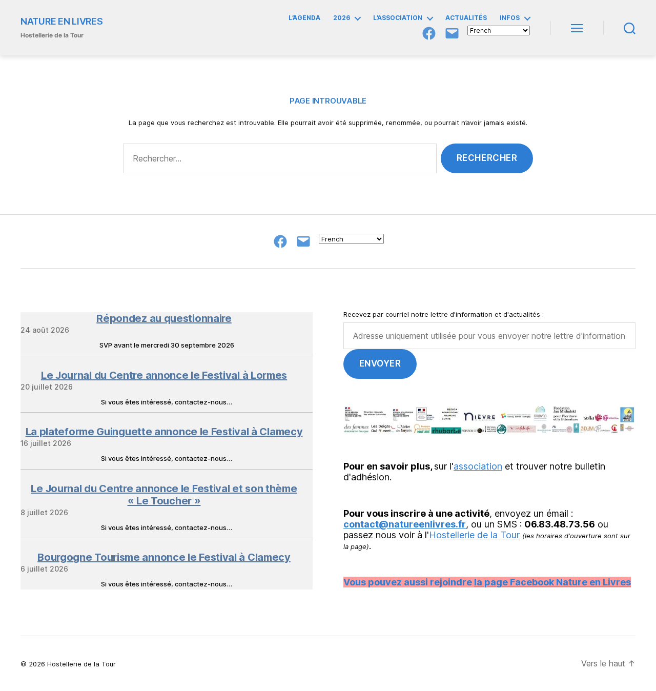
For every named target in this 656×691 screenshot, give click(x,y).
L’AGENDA (304, 18)
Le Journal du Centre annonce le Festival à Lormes (164, 375)
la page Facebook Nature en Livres (552, 582)
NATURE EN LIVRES (61, 21)
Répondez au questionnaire (164, 318)
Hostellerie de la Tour (474, 535)
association (478, 466)
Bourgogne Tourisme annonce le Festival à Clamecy (164, 557)
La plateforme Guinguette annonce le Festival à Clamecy (164, 431)
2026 (341, 18)
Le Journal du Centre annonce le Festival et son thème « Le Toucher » (164, 494)
